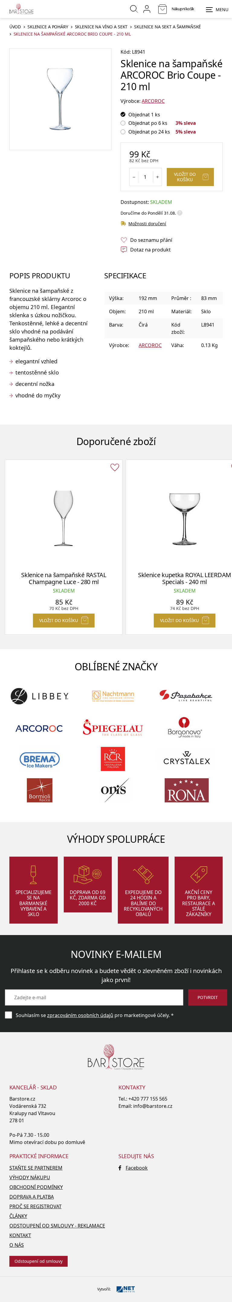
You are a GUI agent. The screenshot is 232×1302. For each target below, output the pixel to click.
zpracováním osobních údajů (80, 1015)
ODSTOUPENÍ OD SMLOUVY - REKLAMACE (57, 1225)
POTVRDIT (208, 997)
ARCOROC (153, 101)
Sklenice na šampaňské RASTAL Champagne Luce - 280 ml (63, 578)
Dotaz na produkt (150, 249)
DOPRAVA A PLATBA (31, 1196)
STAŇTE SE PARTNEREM (36, 1168)
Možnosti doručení (147, 223)
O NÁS (16, 1245)
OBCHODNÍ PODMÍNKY (36, 1187)
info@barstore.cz (152, 1106)
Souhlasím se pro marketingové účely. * (95, 1015)
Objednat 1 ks (144, 114)
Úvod (15, 27)
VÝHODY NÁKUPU (29, 1177)
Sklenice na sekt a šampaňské (167, 27)
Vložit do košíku (185, 176)
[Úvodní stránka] (21, 9)
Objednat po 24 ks (149, 131)
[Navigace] (217, 9)
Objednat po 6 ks (147, 123)
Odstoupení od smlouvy (38, 1261)
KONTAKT (20, 1235)
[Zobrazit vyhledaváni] (134, 9)
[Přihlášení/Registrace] (147, 9)
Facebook (137, 1168)
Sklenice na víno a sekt (101, 27)
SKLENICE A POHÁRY (47, 27)
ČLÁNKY (18, 1216)
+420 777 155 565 (147, 1098)
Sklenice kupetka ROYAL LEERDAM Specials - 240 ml (184, 578)
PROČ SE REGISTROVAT (35, 1206)
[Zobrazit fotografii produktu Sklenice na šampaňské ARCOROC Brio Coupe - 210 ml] (60, 99)
